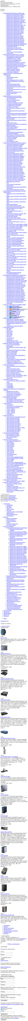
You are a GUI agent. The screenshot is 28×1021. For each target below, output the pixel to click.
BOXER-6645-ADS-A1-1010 (8, 738)
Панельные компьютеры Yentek (15, 145)
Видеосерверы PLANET (13, 434)
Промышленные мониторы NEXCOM (16, 300)
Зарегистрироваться (6, 967)
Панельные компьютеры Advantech (15, 156)
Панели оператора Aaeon (13, 306)
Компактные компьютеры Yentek (15, 15)
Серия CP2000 (10, 459)
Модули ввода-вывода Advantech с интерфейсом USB (15, 230)
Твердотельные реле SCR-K (14, 425)
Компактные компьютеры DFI (14, 23)
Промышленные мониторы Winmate (16, 298)
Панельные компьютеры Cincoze (15, 160)
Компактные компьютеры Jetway (15, 18)
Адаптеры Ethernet (11, 101)
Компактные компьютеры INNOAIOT (16, 22)
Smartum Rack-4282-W (6, 831)
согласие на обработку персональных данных (12, 1004)
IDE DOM (9, 328)
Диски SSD (9, 78)
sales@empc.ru (11, 497)
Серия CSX (9, 383)
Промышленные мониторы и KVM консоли (15, 275)
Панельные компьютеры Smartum (15, 64)
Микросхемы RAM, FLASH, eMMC (16, 481)
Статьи (8, 522)
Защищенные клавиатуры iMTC (15, 326)
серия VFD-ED (10, 445)
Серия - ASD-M (11, 412)
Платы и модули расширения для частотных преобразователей (15, 468)
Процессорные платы (12, 77)
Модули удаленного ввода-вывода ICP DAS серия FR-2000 (16, 257)
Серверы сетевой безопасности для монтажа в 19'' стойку (15, 488)
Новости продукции (12, 518)
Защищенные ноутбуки (12, 391)
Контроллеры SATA (12, 93)
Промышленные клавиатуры (14, 592)
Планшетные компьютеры (13, 392)
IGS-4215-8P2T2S (5, 893)
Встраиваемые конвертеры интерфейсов (17, 113)
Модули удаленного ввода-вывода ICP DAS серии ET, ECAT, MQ (16, 249)
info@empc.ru (12, 495)
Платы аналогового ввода (13, 368)
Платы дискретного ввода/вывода (15, 371)
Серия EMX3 (10, 386)
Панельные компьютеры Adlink (15, 154)
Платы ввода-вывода (9, 364)
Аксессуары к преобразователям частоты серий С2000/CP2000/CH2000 (16, 463)
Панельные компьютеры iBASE (15, 162)
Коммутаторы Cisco (12, 122)
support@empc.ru (13, 498)
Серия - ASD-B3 (11, 411)
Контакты (9, 506)
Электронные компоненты (10, 479)
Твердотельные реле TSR (13, 431)
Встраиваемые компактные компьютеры (14, 13)
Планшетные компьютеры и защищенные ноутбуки (14, 599)
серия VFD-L (10, 449)
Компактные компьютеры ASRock (15, 29)
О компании (7, 503)
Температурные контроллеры (14, 478)
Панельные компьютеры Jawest (14, 168)
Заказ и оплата (10, 509)
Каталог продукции (9, 526)
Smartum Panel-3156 (6, 653)
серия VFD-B (10, 442)
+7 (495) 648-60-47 (5, 494)
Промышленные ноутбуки (13, 181)
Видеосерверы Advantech (13, 435)
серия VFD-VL (10, 451)
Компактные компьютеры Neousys (15, 41)
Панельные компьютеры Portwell (15, 175)
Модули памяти (11, 356)
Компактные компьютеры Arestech (15, 21)
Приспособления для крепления (15, 470)
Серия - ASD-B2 (11, 410)
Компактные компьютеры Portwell (15, 42)
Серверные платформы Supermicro (15, 363)
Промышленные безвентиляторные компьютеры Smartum (16, 67)
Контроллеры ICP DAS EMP (14, 205)
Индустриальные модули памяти (15, 80)
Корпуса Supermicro (12, 354)
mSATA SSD (10, 331)
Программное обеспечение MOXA (15, 134)
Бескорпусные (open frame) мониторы (16, 285)
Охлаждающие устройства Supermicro (16, 359)
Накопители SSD (11, 358)
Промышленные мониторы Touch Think (17, 280)
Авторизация (4, 1006)
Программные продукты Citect (14, 400)
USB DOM (9, 339)
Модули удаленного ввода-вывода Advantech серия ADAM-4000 (15, 238)
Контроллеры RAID (12, 352)
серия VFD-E (10, 455)
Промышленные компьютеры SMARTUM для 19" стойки (14, 58)
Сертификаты (10, 515)
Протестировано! (11, 519)
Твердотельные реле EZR (13, 419)
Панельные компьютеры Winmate (15, 177)
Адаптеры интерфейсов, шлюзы (15, 102)
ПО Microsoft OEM (11, 398)
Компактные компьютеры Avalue (15, 30)
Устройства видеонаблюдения (11, 433)
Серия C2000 (10, 461)
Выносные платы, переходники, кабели (17, 375)
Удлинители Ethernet (12, 137)
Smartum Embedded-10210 (7, 678)
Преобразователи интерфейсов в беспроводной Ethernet (15, 132)
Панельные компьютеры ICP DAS (15, 150)
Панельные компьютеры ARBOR (15, 157)
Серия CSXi (10, 384)
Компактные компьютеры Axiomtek (16, 14)
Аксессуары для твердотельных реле (16, 417)
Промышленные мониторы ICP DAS (16, 295)
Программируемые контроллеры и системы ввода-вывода (15, 584)
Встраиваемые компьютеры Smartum (16, 62)
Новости (6, 517)
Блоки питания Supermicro (13, 344)
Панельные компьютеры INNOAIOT (16, 166)
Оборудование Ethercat (12, 126)
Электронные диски (9, 327)
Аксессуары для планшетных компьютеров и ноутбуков (14, 395)
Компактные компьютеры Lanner (15, 37)
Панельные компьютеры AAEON (15, 153)
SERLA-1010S (4, 876)
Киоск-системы (10, 152)
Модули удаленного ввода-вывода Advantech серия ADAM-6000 (15, 241)
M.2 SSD (9, 330)
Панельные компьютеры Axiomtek (15, 144)
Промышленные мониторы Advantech (16, 281)
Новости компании (11, 521)
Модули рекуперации (12, 477)
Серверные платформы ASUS (14, 362)
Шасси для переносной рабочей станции (17, 148)
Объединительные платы (13, 84)
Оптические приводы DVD (14, 85)
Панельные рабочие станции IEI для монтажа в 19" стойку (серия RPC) (16, 179)
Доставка (9, 510)
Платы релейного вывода (13, 372)
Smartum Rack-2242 (5, 717)
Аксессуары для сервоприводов (15, 406)
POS (8, 183)
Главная (3, 621)
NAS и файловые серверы (13, 70)
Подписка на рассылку (12, 523)
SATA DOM (10, 334)
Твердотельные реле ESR (13, 418)
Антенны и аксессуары (12, 106)
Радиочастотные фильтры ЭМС (15, 474)
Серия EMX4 (10, 387)
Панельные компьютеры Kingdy (15, 169)
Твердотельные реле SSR (13, 426)
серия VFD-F (10, 447)
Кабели (8, 94)
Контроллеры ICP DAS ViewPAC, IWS (16, 213)
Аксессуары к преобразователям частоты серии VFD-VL (15, 465)
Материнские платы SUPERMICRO (16, 355)
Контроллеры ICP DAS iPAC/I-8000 (16, 207)
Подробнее (16, 1018)
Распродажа (7, 612)
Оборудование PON (12, 128)
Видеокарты (10, 346)
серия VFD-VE (10, 450)
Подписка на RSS (11, 525)
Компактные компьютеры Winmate (15, 45)
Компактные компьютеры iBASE (15, 33)
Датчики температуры (12, 475)
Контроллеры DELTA (12, 204)
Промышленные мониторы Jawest (15, 279)
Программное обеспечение (10, 396)
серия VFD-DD (10, 443)
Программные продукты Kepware (15, 402)
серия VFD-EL (10, 446)
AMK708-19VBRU (5, 776)
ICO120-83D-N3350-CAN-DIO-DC (9, 756)
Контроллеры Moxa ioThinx (14, 217)
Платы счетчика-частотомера (14, 374)
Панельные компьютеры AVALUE (15, 189)
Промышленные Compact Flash (14, 342)
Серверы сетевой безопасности (11, 482)
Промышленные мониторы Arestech (16, 292)
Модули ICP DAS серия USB (14, 228)
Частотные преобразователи (11, 439)
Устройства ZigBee (11, 138)
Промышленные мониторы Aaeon (15, 287)
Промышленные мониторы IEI (14, 283)
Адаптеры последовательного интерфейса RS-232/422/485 (14, 104)
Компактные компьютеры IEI (14, 34)
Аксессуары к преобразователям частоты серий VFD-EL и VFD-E (15, 457)
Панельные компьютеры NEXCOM (16, 173)
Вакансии (9, 507)
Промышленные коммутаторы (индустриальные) (14, 98)
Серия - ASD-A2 (11, 408)
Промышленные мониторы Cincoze (16, 294)
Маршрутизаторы (11, 125)
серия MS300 (10, 404)
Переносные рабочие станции (14, 146)
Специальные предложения (11, 930)
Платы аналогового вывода (14, 370)
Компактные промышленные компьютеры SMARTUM (14, 60)
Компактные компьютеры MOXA (15, 38)
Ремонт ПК (6, 614)
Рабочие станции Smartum (13, 69)
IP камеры (9, 438)
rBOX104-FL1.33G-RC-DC (7, 915)
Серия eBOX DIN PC (12, 46)
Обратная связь (7, 613)
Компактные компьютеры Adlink (15, 26)
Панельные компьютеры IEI (14, 165)
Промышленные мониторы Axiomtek (16, 277)
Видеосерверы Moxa (12, 437)
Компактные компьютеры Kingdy (15, 35)
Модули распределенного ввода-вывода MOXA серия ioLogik (17, 233)
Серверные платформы (12, 72)
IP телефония (10, 140)
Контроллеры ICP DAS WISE (14, 215)
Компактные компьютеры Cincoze (15, 31)
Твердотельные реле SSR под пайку (16, 427)
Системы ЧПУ (10, 453)
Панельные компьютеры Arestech (15, 158)
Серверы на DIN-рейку (12, 486)
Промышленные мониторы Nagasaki (16, 284)
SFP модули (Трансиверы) (13, 100)
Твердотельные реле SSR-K (14, 430)
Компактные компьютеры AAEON (15, 17)
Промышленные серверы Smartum (15, 56)
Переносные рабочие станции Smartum (16, 65)
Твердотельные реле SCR (13, 422)
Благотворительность (12, 514)
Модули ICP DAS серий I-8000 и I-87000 (17, 224)
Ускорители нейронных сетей (14, 92)
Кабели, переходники (12, 351)
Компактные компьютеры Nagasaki (15, 39)
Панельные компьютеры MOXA (15, 171)
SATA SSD (9, 335)
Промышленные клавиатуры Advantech (17, 322)
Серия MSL (9, 414)
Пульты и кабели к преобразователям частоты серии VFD (16, 472)
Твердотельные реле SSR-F (13, 429)
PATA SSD (9, 332)
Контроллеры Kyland (12, 216)
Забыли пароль (4, 960)
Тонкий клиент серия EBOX (14, 48)
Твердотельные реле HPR (13, 421)
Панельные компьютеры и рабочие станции (15, 142)
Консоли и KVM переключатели (15, 276)
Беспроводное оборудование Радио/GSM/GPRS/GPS (14, 273)
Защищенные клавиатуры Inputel (15, 319)
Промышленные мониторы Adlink (15, 289)
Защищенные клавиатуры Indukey (15, 320)
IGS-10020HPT (4, 816)
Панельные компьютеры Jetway (15, 149)
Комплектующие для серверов (11, 343)
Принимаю (3, 1019)
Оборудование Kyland (12, 141)
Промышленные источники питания (16, 86)
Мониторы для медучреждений (15, 288)
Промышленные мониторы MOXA (15, 296)
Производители (8, 610)
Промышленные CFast (12, 340)
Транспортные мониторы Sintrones (15, 299)
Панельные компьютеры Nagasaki (15, 172)
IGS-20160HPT (4, 855)
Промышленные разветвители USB (16, 136)
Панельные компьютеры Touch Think (16, 176)
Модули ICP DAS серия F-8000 (14, 227)
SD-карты (9, 336)
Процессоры (10, 88)
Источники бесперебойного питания (16, 350)
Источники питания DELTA (14, 441)
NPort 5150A (4, 637)
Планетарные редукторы (13, 407)
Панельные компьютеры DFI (14, 161)
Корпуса (9, 76)
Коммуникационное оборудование (12, 96)
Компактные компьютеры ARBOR (15, 27)
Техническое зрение (12, 454)
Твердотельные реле (9, 415)
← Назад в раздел (5, 626)
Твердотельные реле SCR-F (14, 423)
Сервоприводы (7, 403)
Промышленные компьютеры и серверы (14, 54)
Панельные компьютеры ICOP (14, 164)
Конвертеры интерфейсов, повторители (17, 124)
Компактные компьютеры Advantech (16, 19)
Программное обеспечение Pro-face (16, 399)
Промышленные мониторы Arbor (15, 291)
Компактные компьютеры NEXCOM (16, 25)
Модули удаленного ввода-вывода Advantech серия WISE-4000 (15, 243)
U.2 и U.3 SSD (10, 338)
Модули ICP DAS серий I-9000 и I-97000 (17, 225)
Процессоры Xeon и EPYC (13, 360)
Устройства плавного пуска (11, 379)
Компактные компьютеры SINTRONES (17, 43)
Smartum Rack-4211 (5, 699)
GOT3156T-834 (4, 794)
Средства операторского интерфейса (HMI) (15, 304)
